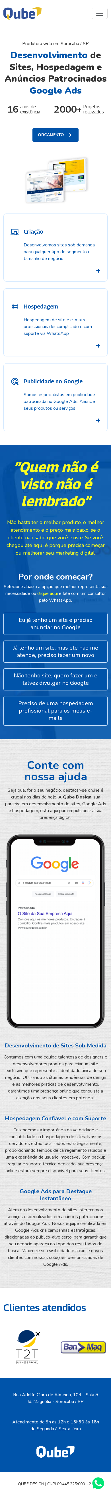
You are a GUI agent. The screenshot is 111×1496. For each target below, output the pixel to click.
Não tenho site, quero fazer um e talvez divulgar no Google (55, 679)
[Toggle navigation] (100, 13)
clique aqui (48, 593)
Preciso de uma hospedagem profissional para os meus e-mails (55, 711)
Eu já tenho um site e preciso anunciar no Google (55, 623)
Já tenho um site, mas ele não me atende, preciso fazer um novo (55, 651)
